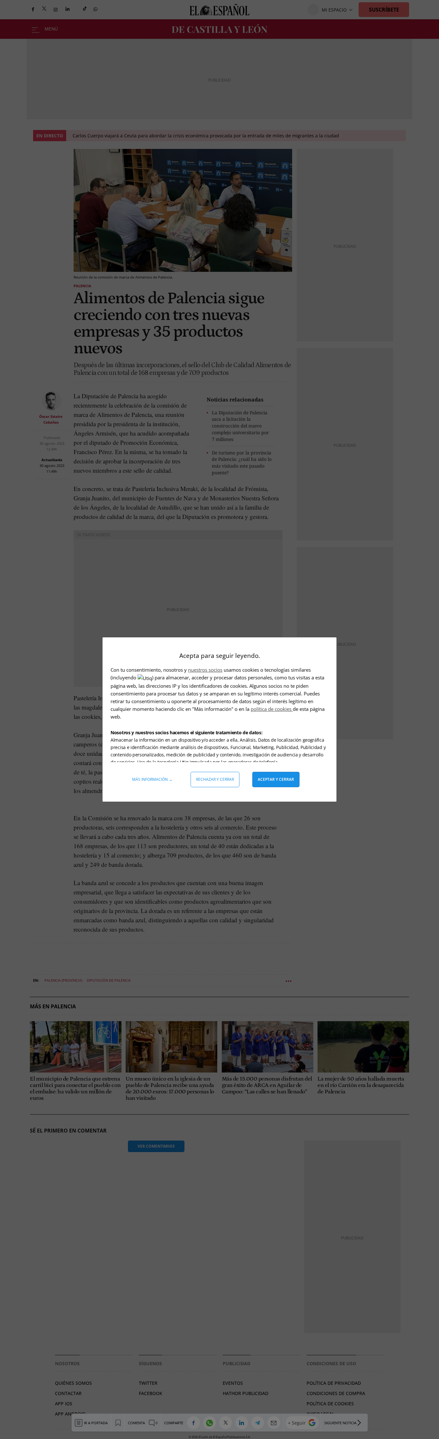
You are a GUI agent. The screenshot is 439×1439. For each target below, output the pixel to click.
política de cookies (272, 709)
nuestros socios (205, 670)
